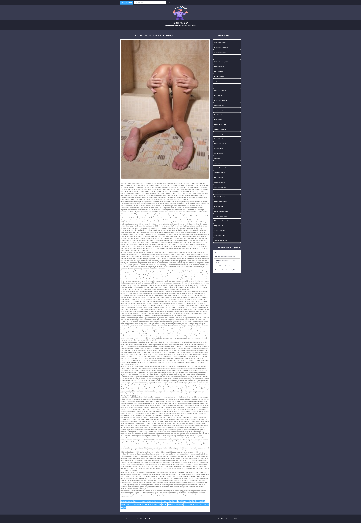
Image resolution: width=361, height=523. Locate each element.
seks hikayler (182, 501)
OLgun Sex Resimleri (220, 201)
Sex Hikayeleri (218, 153)
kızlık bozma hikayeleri (140, 501)
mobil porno (218, 119)
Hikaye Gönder (126, 3)
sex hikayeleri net (137, 504)
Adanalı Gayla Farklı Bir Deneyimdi (225, 256)
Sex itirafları (217, 158)
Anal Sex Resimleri (219, 172)
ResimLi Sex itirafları (220, 144)
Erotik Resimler (218, 177)
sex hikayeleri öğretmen (153, 504)
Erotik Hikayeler (218, 71)
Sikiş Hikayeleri (218, 225)
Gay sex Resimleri (219, 182)
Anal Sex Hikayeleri (220, 52)
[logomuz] (180, 13)
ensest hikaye (235, 519)
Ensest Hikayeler (219, 66)
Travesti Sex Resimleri (221, 216)
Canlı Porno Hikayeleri (221, 62)
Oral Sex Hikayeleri (220, 129)
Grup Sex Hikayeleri (220, 90)
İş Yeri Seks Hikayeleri (220, 100)
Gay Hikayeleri (218, 81)
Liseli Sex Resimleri (220, 197)
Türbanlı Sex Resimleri (221, 221)
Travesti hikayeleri (219, 235)
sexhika (164, 504)
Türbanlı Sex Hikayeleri (221, 240)
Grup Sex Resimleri (220, 187)
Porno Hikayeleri (219, 139)
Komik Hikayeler (219, 105)
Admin (177, 26)
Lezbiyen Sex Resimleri (221, 192)
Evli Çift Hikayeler (219, 76)
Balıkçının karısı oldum (221, 253)
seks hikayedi (172, 501)
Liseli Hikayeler (218, 115)
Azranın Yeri (217, 57)
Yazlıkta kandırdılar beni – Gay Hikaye (226, 270)
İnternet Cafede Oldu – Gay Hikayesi (226, 266)
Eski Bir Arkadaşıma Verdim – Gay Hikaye (225, 261)
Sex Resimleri (218, 163)
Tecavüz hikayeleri (220, 230)
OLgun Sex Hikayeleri (220, 124)
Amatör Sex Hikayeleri (221, 47)
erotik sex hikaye (126, 501)
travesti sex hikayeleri (175, 504)
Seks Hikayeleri (218, 148)
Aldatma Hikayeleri (220, 42)
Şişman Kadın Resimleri (221, 211)
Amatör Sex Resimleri (220, 168)
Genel (216, 86)
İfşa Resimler (218, 95)
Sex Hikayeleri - (224, 519)
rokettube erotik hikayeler (157, 501)
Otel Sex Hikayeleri (220, 134)
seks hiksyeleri (192, 501)
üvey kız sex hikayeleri (191, 504)
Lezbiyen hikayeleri (220, 110)
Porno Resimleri (219, 206)
